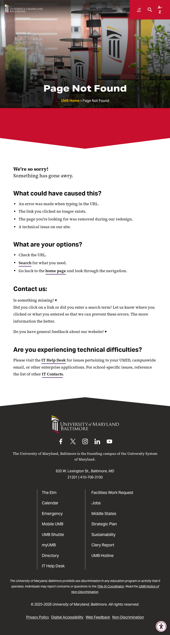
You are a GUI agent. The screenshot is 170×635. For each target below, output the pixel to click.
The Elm (49, 492)
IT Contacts (52, 374)
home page (55, 271)
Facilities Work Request (112, 492)
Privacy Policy (37, 617)
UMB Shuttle (53, 534)
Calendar (50, 502)
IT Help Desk (53, 360)
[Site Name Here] (23, 9)
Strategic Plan (104, 523)
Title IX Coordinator (110, 586)
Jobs (96, 502)
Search (25, 263)
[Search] (149, 9)
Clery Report (102, 544)
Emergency (52, 513)
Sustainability (103, 534)
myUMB (49, 544)
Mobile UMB (52, 523)
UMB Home (70, 100)
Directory (50, 555)
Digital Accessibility (67, 617)
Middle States (103, 513)
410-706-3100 (91, 477)
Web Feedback (98, 617)
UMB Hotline (102, 555)
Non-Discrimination (128, 617)
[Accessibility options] (161, 626)
